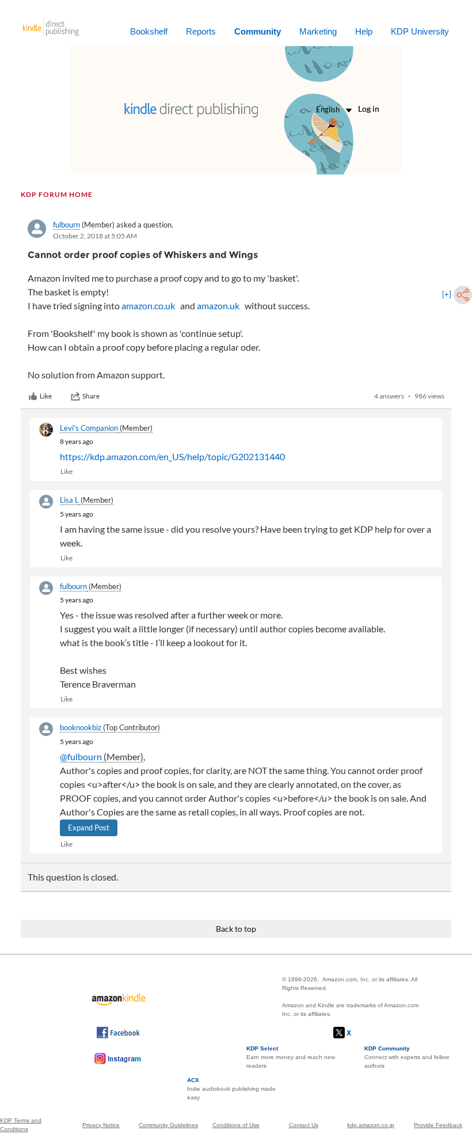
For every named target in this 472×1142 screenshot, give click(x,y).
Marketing (318, 31)
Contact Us (303, 1125)
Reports (201, 31)
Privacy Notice (101, 1125)
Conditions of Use (236, 1125)
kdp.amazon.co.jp (370, 1125)
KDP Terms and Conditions (20, 1124)
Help (363, 31)
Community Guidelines (168, 1125)
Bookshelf (149, 31)
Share (91, 396)
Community (257, 31)
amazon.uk (218, 305)
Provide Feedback (438, 1125)
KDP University (420, 31)
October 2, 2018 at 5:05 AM (95, 236)
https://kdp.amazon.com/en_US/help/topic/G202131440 (172, 456)
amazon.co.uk (148, 305)
